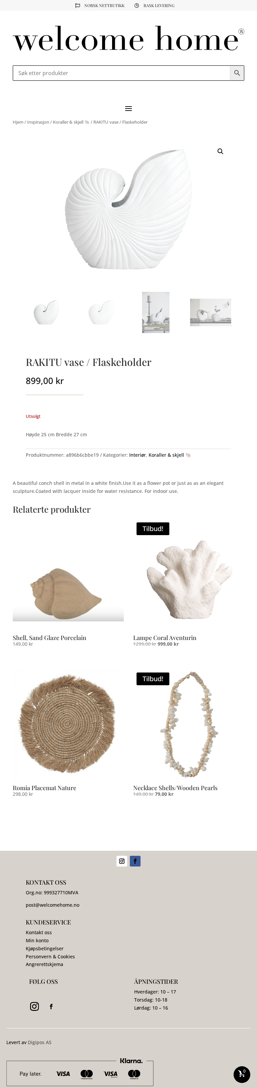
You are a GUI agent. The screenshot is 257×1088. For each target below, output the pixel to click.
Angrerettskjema (44, 964)
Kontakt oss (39, 932)
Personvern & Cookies (50, 956)
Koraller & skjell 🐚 (71, 122)
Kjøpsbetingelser (45, 948)
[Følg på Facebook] (135, 861)
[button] (221, 151)
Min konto (37, 940)
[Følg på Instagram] (121, 861)
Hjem (18, 122)
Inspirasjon (38, 122)
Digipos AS (40, 1042)
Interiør (137, 455)
